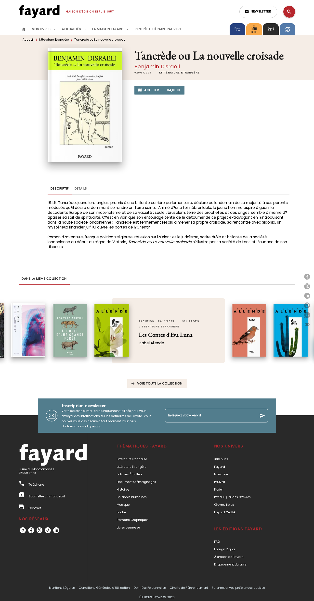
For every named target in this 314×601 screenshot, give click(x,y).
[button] (258, 12)
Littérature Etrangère (54, 39)
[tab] (24, 29)
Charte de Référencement (189, 588)
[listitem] (23, 530)
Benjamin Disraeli (157, 66)
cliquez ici (92, 426)
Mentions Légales (62, 588)
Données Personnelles (150, 588)
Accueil (28, 39)
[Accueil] (39, 11)
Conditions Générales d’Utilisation (104, 588)
